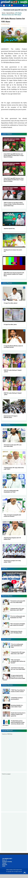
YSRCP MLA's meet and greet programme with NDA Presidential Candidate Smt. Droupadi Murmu (14, 274)
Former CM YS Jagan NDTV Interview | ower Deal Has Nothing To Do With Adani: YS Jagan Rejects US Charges (14, 155)
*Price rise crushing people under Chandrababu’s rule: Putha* (17, 646)
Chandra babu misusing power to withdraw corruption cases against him (18, 714)
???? (23, 5)
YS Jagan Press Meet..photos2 (10, 303)
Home (3, 13)
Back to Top (25, 872)
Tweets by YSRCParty (7, 734)
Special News (10, 13)
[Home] (14, 2)
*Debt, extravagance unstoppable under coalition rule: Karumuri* (18, 661)
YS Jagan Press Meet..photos (10, 324)
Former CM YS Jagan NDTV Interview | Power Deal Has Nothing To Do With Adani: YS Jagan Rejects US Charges (14, 180)
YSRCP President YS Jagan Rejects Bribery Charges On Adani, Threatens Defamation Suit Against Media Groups (14, 204)
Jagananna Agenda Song (9, 228)
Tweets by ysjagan (6, 774)
